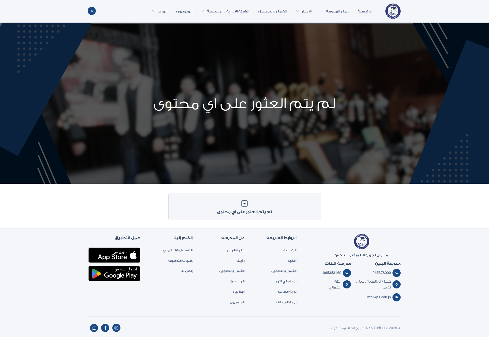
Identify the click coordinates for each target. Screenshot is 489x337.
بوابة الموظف (286, 302)
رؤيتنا (240, 261)
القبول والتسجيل (283, 271)
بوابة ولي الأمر (286, 281)
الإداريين (238, 292)
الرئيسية (289, 250)
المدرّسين (237, 281)
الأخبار (292, 261)
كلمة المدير (235, 250)
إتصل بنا (186, 271)
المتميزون (237, 302)
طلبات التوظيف (180, 261)
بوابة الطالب (287, 292)
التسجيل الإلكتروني (177, 250)
